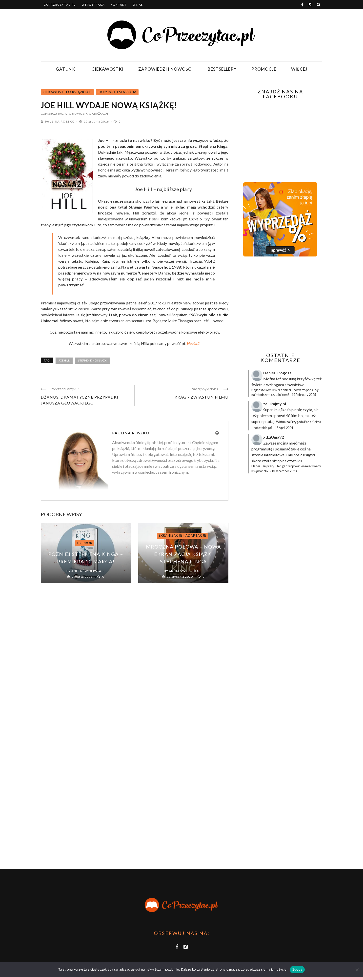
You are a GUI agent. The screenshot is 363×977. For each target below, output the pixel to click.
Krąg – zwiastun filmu (201, 397)
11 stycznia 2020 (180, 576)
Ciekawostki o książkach (67, 92)
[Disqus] (134, 669)
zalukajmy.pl (274, 403)
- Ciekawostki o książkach (87, 113)
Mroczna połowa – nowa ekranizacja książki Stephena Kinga (183, 554)
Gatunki (66, 69)
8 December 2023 (284, 471)
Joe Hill (64, 360)
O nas (138, 4)
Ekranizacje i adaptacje (182, 535)
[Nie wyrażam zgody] (356, 969)
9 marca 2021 (82, 576)
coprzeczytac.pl (60, 4)
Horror (84, 543)
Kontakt (119, 4)
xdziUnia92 (273, 437)
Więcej (299, 69)
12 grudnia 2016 (97, 121)
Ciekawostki (107, 69)
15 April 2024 (284, 428)
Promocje (263, 69)
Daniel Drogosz (277, 372)
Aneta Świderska (86, 571)
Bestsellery (222, 69)
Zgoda (297, 969)
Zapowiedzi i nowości (165, 69)
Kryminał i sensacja (117, 92)
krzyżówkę (306, 378)
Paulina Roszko (60, 121)
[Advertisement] (279, 304)
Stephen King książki (92, 360)
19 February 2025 (304, 395)
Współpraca (93, 4)
